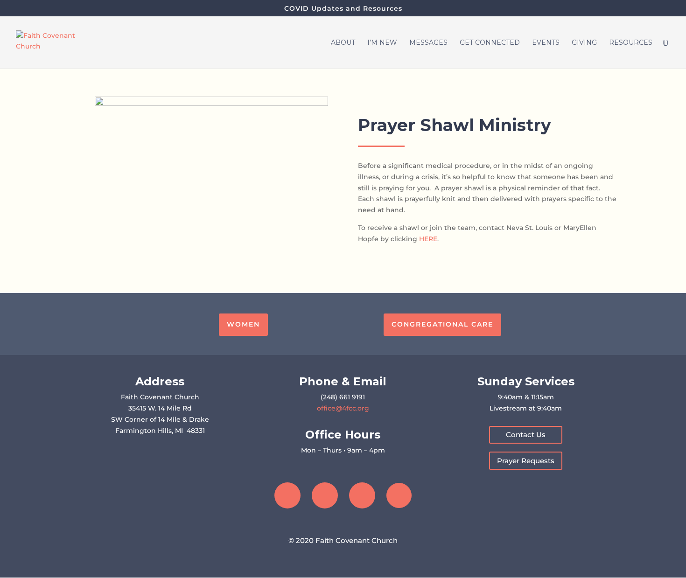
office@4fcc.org (343, 408)
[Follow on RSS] (399, 495)
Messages (428, 43)
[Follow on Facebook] (287, 495)
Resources (630, 43)
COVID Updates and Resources (343, 9)
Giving (584, 43)
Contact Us (526, 434)
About (343, 43)
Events (546, 43)
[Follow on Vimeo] (362, 495)
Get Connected (490, 43)
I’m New (382, 43)
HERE (428, 239)
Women (243, 324)
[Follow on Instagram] (325, 495)
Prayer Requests (525, 460)
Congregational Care (442, 324)
